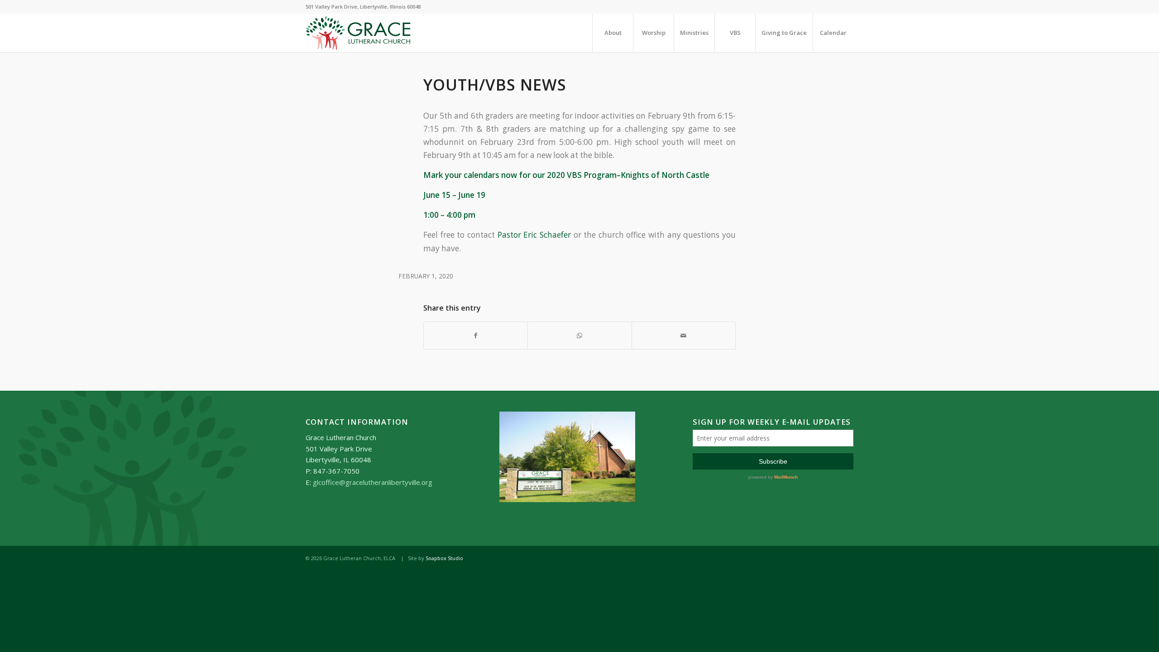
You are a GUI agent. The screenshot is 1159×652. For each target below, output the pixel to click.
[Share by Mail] (683, 335)
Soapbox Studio (444, 558)
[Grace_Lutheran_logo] (358, 33)
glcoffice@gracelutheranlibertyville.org (372, 482)
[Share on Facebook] (475, 335)
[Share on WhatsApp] (579, 335)
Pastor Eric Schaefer (534, 235)
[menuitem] (612, 33)
